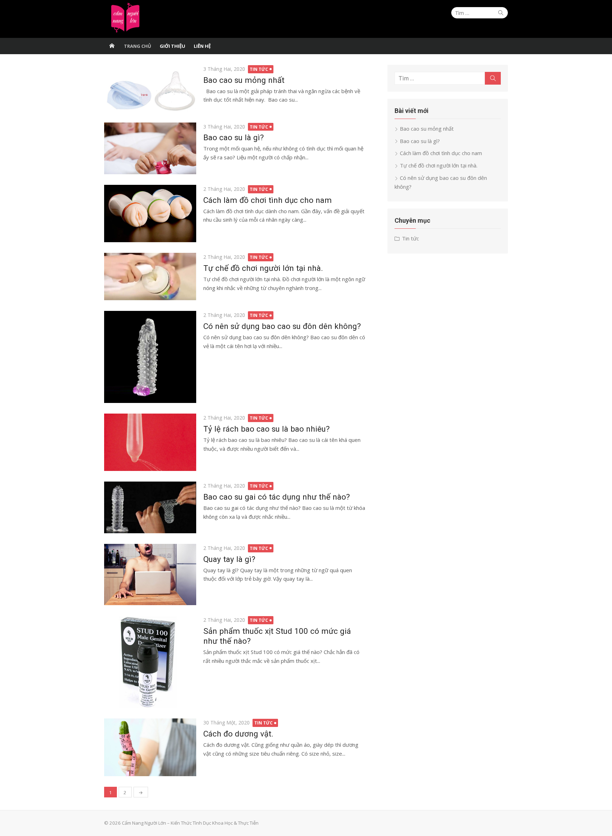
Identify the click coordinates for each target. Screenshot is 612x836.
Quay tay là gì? (229, 559)
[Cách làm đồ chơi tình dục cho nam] (150, 214)
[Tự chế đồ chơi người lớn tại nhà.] (150, 276)
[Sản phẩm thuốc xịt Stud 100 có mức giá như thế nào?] (150, 662)
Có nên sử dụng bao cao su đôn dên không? (282, 326)
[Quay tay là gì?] (150, 574)
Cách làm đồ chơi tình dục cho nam (267, 200)
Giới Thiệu (172, 46)
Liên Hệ (202, 46)
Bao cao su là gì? (233, 137)
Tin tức (259, 69)
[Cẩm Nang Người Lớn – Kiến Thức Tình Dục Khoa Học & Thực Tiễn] (112, 46)
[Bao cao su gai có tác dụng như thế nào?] (150, 507)
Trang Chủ (137, 46)
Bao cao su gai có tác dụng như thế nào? (276, 496)
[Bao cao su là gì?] (150, 148)
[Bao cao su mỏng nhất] (150, 88)
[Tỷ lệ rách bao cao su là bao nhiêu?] (150, 442)
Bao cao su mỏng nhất (243, 80)
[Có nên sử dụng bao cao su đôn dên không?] (150, 357)
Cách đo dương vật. (238, 733)
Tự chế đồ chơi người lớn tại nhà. (263, 268)
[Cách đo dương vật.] (150, 747)
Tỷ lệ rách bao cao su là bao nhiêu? (266, 428)
